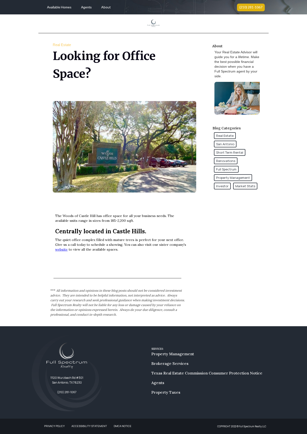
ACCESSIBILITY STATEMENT (89, 426)
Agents (86, 7)
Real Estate (225, 135)
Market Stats (245, 186)
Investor (222, 186)
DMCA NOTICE (122, 426)
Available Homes (59, 7)
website (61, 249)
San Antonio (225, 144)
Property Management (233, 177)
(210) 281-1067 (250, 7)
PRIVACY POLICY (54, 426)
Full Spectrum (226, 169)
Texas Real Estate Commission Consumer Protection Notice (206, 373)
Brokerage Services (170, 363)
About (106, 7)
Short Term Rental (229, 152)
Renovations (225, 161)
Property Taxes (165, 392)
